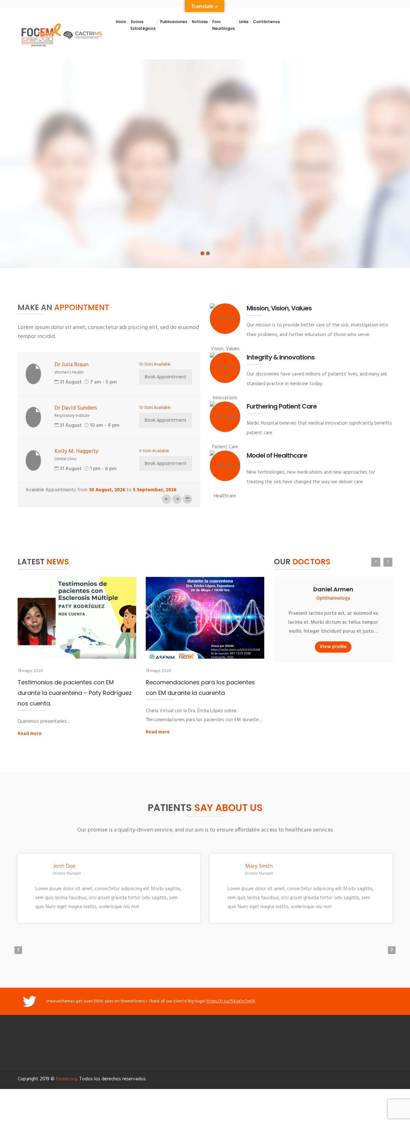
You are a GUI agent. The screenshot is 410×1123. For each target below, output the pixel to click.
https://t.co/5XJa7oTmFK (230, 1001)
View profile (333, 647)
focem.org (66, 1079)
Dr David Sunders (75, 408)
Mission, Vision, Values (279, 308)
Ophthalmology (333, 598)
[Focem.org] (61, 34)
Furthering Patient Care (282, 406)
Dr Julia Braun (71, 364)
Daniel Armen (333, 589)
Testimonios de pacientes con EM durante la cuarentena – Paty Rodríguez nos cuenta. (75, 692)
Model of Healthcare (277, 455)
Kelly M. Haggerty (76, 451)
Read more (30, 734)
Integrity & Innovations (281, 357)
